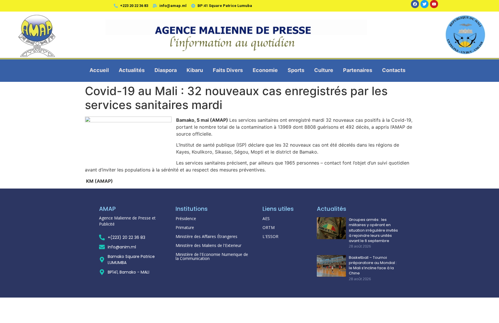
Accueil (99, 70)
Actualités (132, 70)
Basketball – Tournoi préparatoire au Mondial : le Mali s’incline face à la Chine (373, 265)
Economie (265, 70)
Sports (296, 70)
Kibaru (195, 70)
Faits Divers (228, 70)
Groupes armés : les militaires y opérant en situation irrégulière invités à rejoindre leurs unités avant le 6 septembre (373, 230)
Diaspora (165, 70)
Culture (323, 70)
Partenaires (357, 70)
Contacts (393, 70)
